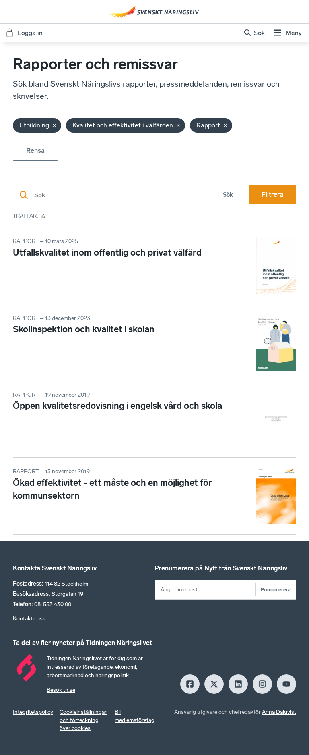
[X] (214, 684)
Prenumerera (276, 590)
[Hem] (154, 11)
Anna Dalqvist (279, 712)
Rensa (35, 150)
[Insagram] (262, 684)
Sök (228, 194)
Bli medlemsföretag (134, 716)
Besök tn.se (61, 689)
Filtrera (272, 194)
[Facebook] (190, 684)
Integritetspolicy (33, 712)
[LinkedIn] (238, 684)
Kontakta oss (29, 618)
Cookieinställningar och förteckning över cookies (83, 720)
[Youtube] (286, 684)
